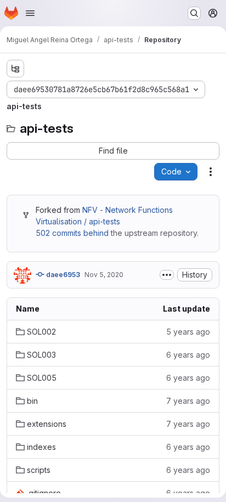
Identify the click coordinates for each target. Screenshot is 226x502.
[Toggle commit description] (167, 275)
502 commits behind (72, 233)
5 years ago (188, 331)
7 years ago (188, 400)
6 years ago (188, 354)
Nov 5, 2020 (103, 274)
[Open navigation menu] (30, 13)
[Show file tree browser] (15, 68)
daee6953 (62, 274)
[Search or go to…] (194, 13)
